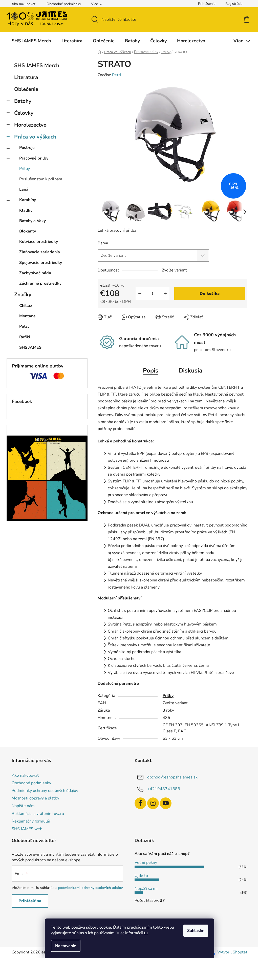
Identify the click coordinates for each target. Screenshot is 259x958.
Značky (22, 294)
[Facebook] (140, 803)
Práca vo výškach (35, 136)
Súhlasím (195, 930)
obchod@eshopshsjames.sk (172, 777)
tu (146, 933)
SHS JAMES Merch (36, 65)
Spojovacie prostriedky (40, 262)
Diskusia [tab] (190, 370)
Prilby (24, 168)
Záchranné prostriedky (40, 283)
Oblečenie (26, 89)
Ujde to (141, 875)
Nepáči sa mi (146, 888)
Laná (23, 189)
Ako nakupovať (23, 4)
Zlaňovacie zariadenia (39, 252)
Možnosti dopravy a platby (35, 798)
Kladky (25, 210)
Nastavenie (65, 946)
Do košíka (210, 293)
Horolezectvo (30, 124)
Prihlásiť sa (29, 901)
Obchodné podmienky (64, 4)
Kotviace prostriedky (38, 241)
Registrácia (233, 3)
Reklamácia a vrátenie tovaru (38, 813)
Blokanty (27, 231)
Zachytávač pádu (35, 273)
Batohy (22, 101)
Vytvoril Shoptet (232, 952)
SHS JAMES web (27, 829)
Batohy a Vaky (32, 221)
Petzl (116, 75)
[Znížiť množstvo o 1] (140, 293)
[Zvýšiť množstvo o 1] (165, 293)
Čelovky (23, 112)
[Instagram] (153, 803)
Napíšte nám (23, 806)
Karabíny (27, 200)
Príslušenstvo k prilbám (40, 179)
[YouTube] (165, 803)
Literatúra (26, 77)
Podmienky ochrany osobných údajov (45, 790)
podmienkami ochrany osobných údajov (90, 887)
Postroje (27, 147)
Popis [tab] (150, 370)
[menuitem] (31, 40)
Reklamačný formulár (31, 821)
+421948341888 (163, 789)
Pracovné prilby (33, 158)
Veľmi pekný (146, 862)
